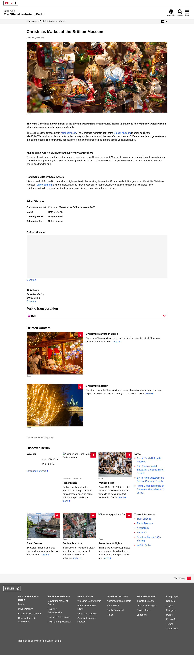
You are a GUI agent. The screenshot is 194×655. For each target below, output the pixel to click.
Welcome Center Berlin (89, 601)
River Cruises (34, 543)
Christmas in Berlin (97, 385)
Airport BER (143, 528)
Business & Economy (59, 617)
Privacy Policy (25, 609)
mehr (65, 501)
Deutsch (170, 601)
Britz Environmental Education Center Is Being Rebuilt (150, 469)
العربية (169, 605)
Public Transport (145, 523)
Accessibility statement (29, 613)
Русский (170, 619)
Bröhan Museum (122, 133)
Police (110, 615)
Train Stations (144, 519)
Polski (169, 615)
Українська (172, 628)
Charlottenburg (44, 185)
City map (31, 279)
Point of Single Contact (59, 621)
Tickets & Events (145, 601)
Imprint (21, 604)
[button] (164, 21)
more (115, 341)
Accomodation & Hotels (119, 601)
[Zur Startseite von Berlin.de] (12, 590)
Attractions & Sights (110, 543)
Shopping (142, 615)
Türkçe (169, 624)
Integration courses (87, 613)
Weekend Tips (106, 482)
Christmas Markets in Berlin (102, 333)
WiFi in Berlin (144, 545)
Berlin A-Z (142, 532)
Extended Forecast (36, 471)
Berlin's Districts (72, 543)
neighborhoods (68, 133)
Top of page (180, 578)
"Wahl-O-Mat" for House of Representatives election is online (150, 489)
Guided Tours (143, 610)
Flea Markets (70, 482)
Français (170, 610)
